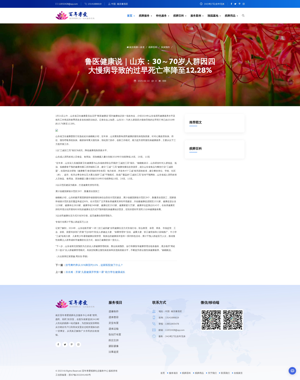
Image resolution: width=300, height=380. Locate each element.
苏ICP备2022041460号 (80, 374)
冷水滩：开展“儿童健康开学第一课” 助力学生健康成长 (95, 272)
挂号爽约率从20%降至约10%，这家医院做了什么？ (94, 264)
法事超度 (114, 351)
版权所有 (113, 370)
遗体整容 (114, 317)
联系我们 (225, 373)
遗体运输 (114, 328)
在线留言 (238, 373)
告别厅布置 (115, 334)
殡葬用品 (230, 15)
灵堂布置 (114, 322)
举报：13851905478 (169, 323)
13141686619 (94, 3)
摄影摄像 (114, 346)
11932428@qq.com (68, 3)
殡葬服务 (144, 15)
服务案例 (195, 15)
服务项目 (173, 373)
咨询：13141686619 (169, 317)
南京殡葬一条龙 (137, 47)
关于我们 (212, 373)
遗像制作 (114, 311)
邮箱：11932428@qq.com (172, 330)
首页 (129, 15)
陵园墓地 (213, 15)
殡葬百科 (178, 15)
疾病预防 (165, 47)
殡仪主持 (114, 340)
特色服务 (161, 15)
